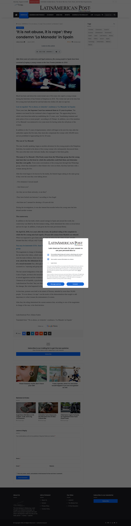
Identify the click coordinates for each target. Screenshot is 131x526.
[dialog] (65, 263)
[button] (65, 263)
